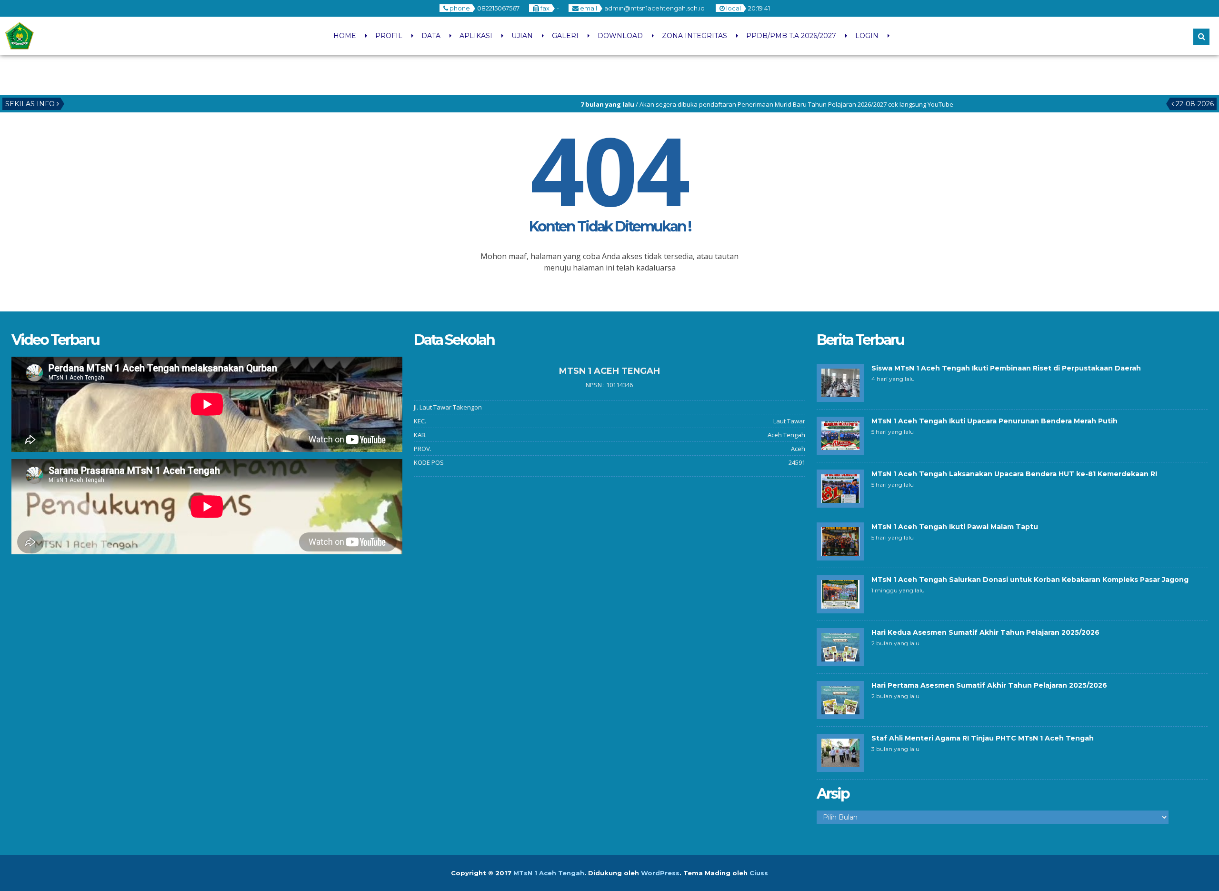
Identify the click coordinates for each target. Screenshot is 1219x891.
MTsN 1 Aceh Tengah (548, 873)
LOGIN (867, 35)
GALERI (565, 35)
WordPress (660, 873)
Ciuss (758, 873)
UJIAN (522, 35)
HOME (344, 35)
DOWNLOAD (620, 35)
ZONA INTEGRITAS (694, 35)
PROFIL (388, 35)
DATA (430, 35)
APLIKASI (476, 35)
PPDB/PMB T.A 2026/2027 (791, 35)
